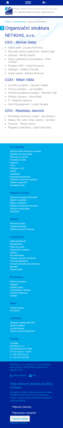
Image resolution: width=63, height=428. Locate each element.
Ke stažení (15, 310)
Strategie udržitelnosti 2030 (22, 323)
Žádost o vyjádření (18, 200)
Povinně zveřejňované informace (25, 264)
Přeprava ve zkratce (19, 157)
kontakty (30, 364)
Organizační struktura (20, 250)
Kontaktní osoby (17, 185)
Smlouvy (14, 163)
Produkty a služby (18, 160)
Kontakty (14, 339)
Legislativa (15, 174)
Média (13, 303)
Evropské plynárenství (20, 177)
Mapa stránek (19, 375)
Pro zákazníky (17, 147)
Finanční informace (19, 293)
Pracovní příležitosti (19, 261)
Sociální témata (17, 328)
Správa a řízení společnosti (22, 331)
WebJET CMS (16, 370)
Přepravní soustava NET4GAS (24, 197)
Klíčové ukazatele (18, 281)
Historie (13, 252)
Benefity (13, 267)
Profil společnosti (18, 241)
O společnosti (19, 22)
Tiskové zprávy (17, 308)
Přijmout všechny (21, 406)
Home (8, 22)
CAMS (13, 171)
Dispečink (14, 211)
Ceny (12, 165)
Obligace (14, 284)
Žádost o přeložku (18, 203)
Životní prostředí (17, 325)
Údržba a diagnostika (20, 209)
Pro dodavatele (17, 255)
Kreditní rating (16, 287)
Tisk (34, 375)
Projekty (14, 219)
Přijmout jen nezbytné (24, 412)
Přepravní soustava (19, 193)
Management (16, 244)
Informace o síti (17, 168)
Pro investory (16, 277)
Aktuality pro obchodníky (21, 154)
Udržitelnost (16, 318)
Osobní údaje (16, 269)
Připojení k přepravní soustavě (24, 206)
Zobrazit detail (20, 418)
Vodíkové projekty (18, 226)
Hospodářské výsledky (20, 290)
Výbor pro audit (17, 247)
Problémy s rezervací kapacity (23, 179)
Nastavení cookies (18, 423)
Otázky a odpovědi (18, 182)
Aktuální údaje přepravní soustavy (25, 151)
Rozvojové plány (17, 223)
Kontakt (13, 296)
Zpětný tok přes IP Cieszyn (22, 229)
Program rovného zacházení (23, 258)
